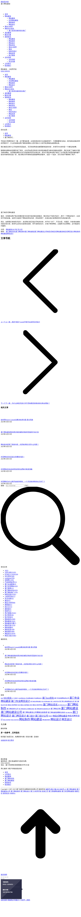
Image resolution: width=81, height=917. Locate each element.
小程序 (22, 900)
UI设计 (16, 698)
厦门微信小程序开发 (36, 705)
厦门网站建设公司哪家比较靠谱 (35, 712)
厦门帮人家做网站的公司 (66, 701)
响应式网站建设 (57, 231)
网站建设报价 (46, 719)
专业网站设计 (38, 698)
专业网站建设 (30, 698)
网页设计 (10, 233)
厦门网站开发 (69, 712)
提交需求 (11, 740)
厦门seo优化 (48, 698)
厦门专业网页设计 (20, 701)
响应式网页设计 (68, 231)
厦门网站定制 (56, 709)
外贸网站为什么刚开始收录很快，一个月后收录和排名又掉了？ (23, 481)
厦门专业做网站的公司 (61, 698)
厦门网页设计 (19, 715)
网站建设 (9, 229)
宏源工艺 (45, 791)
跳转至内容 (5, 2)
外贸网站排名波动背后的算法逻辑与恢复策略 (16, 469)
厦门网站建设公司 (40, 231)
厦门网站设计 (25, 791)
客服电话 (11, 900)
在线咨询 (4, 740)
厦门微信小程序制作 (11, 705)
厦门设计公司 (41, 716)
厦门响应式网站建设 (35, 701)
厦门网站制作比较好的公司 (42, 708)
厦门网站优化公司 (62, 705)
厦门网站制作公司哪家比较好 (26, 708)
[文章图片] (6, 418)
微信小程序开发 (15, 719)
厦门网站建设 (29, 231)
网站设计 (56, 719)
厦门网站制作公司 (13, 708)
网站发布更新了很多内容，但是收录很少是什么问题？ (20, 444)
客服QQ (17, 900)
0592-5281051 (5, 71)
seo (2, 698)
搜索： (3, 485)
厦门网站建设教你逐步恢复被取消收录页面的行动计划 (20, 432)
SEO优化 (8, 698)
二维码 (27, 900)
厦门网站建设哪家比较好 (56, 712)
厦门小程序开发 (55, 701)
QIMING (12, 793)
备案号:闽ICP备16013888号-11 (56, 789)
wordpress (22, 698)
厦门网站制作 (20, 231)
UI (12, 698)
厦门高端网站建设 (55, 791)
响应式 (49, 231)
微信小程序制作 (7, 719)
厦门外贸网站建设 (45, 701)
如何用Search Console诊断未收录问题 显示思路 (17, 420)
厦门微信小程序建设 (24, 705)
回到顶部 (4, 900)
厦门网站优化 (10, 231)
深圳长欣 (6, 793)
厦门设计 (30, 716)
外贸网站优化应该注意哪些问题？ (12, 457)
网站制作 (77, 231)
